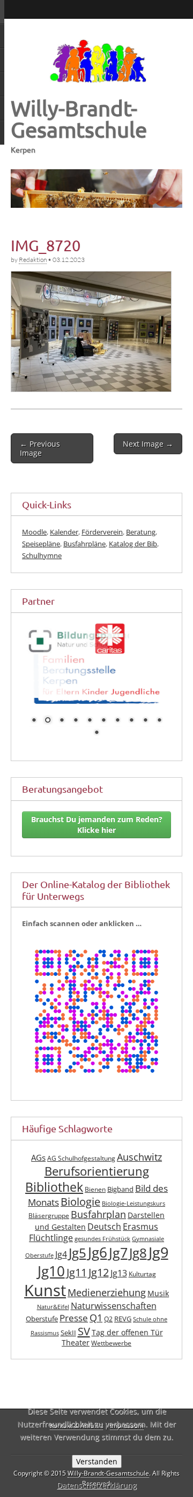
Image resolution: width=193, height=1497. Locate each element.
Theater (76, 1336)
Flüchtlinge (51, 1231)
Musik (158, 1287)
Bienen (95, 1183)
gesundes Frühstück (102, 1232)
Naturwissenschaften (114, 1300)
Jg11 (76, 1266)
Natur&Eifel (53, 1301)
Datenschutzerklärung (97, 1485)
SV (84, 1325)
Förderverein (102, 532)
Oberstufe (42, 1312)
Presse (74, 1311)
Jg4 (61, 1248)
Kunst (45, 1284)
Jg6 (97, 1246)
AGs (38, 1151)
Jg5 (77, 1246)
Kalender (64, 532)
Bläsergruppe (48, 1210)
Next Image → (148, 444)
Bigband (120, 1182)
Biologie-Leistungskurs (133, 1197)
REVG (122, 1312)
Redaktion (33, 259)
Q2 (108, 1312)
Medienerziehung (107, 1286)
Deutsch (104, 1221)
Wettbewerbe (111, 1337)
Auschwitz (139, 1151)
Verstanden (96, 1461)
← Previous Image (40, 448)
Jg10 (51, 1264)
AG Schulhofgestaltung (81, 1152)
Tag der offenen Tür (127, 1326)
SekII (68, 1326)
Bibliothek (54, 1180)
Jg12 (98, 1266)
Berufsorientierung (96, 1165)
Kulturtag (142, 1267)
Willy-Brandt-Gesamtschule (79, 118)
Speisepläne (41, 543)
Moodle (34, 532)
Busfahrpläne (84, 543)
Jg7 (118, 1246)
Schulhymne (42, 555)
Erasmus (140, 1221)
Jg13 (118, 1267)
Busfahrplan (98, 1208)
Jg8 (138, 1246)
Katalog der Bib (133, 543)
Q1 (96, 1311)
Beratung (140, 532)
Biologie (80, 1195)
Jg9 (158, 1246)
